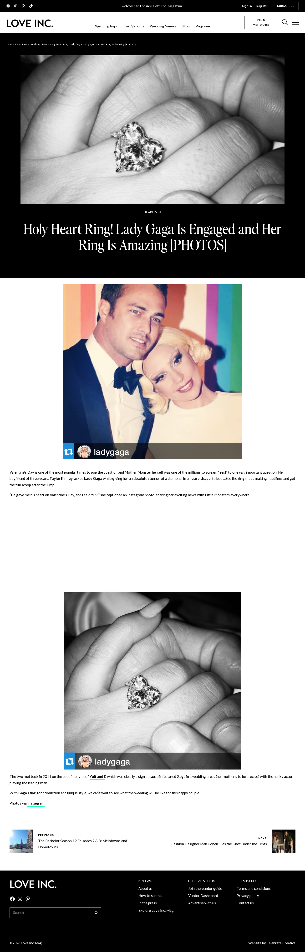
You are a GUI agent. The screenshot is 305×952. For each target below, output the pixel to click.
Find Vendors (261, 22)
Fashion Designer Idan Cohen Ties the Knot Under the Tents (219, 844)
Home (9, 44)
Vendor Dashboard (203, 895)
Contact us (245, 903)
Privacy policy (248, 895)
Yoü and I (97, 776)
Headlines (21, 44)
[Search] (96, 913)
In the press (147, 903)
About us (145, 888)
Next (262, 838)
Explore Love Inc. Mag (156, 910)
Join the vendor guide (205, 888)
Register (261, 6)
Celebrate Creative (280, 943)
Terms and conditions (254, 888)
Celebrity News (38, 44)
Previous (46, 835)
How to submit (150, 895)
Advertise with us (202, 903)
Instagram (36, 803)
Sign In (247, 6)
